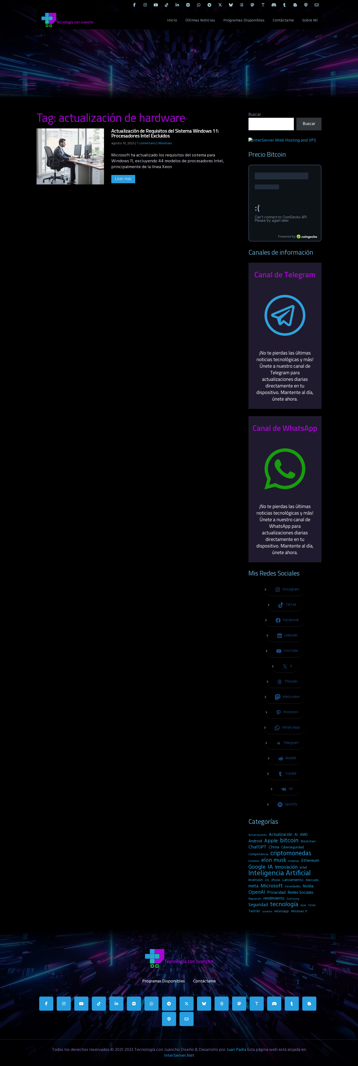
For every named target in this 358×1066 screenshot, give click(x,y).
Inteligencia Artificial (279, 873)
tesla (303, 905)
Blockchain (308, 841)
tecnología (284, 905)
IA (270, 867)
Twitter (254, 911)
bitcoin (289, 841)
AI (296, 835)
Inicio (172, 20)
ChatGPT (257, 847)
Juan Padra (236, 1049)
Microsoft (272, 886)
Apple (271, 841)
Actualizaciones (257, 835)
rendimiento (274, 899)
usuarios (267, 911)
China (274, 847)
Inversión (255, 880)
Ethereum (310, 861)
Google (256, 867)
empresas (293, 861)
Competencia (258, 854)
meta (253, 886)
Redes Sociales (300, 893)
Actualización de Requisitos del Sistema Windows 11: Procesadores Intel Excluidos (165, 133)
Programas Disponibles (243, 20)
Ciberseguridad (292, 847)
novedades (293, 886)
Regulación (254, 899)
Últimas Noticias (200, 20)
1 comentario (146, 143)
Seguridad (258, 905)
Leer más (123, 178)
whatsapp (281, 911)
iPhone (275, 880)
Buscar (254, 114)
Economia (253, 861)
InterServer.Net (179, 1055)
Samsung (293, 898)
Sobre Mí (310, 20)
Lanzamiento (293, 880)
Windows (165, 143)
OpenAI (256, 892)
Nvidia (308, 886)
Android (255, 841)
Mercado (312, 880)
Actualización (280, 835)
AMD (304, 835)
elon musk (273, 860)
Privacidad (276, 893)
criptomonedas (290, 853)
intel (303, 868)
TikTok (312, 905)
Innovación (286, 867)
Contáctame (283, 20)
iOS (267, 880)
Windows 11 (299, 911)
